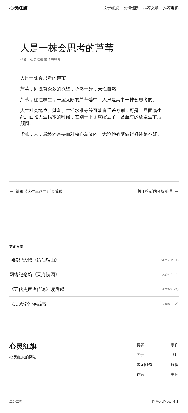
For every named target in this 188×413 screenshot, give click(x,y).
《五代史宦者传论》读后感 (36, 289)
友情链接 (131, 7)
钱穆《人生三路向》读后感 (39, 191)
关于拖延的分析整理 (155, 191)
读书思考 (53, 59)
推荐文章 (151, 7)
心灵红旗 (18, 8)
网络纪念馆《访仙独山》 (34, 260)
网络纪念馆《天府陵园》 (34, 274)
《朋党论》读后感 (27, 303)
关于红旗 (111, 7)
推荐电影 (171, 7)
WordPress (163, 401)
